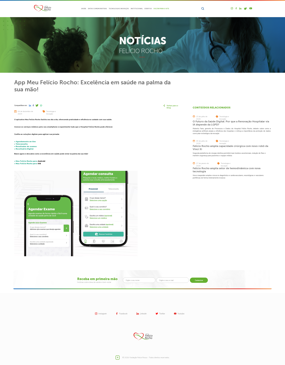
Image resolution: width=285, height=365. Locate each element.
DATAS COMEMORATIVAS (97, 9)
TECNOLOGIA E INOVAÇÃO (119, 9)
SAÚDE (83, 9)
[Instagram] (232, 8)
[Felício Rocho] (42, 8)
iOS (39, 163)
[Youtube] (250, 8)
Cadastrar (199, 280)
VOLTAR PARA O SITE (161, 9)
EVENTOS (148, 9)
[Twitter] (245, 8)
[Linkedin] (240, 8)
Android (41, 161)
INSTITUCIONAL (137, 9)
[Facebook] (236, 8)
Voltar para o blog (172, 106)
